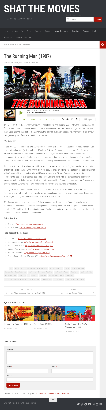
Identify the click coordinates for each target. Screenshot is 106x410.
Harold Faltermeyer (20, 272)
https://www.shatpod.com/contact (32, 238)
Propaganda (22, 275)
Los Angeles (32, 272)
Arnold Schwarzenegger (28, 268)
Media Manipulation (86, 272)
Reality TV (34, 275)
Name (9, 366)
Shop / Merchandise (23, 37)
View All (26, 44)
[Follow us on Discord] (100, 404)
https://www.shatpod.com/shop (37, 252)
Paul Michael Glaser (11, 275)
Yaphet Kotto (80, 279)
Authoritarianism (42, 268)
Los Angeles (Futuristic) (45, 272)
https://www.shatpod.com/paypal (39, 245)
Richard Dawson (53, 275)
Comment (10, 349)
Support (48, 31)
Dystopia (67, 268)
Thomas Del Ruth (46, 279)
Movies (15, 31)
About (29, 31)
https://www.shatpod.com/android (29, 224)
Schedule (75, 31)
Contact (38, 31)
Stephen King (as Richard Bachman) (15, 279)
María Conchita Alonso (61, 272)
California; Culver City (56, 268)
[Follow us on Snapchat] (97, 404)
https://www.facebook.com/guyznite (55, 256)
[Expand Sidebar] (103, 45)
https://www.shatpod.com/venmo (40, 249)
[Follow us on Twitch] (82, 404)
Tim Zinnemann (58, 279)
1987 (11, 268)
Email (54, 366)
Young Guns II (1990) (43, 324)
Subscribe (8, 37)
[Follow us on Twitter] (78, 404)
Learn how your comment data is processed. (52, 393)
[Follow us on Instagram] (93, 404)
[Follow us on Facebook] (85, 404)
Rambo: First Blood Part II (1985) (17, 324)
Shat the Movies (42, 8)
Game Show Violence (78, 268)
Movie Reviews (60, 31)
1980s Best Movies (12, 44)
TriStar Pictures (70, 279)
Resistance (43, 275)
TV (22, 31)
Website (9, 375)
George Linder (9, 272)
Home (6, 31)
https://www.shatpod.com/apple (33, 227)
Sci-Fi (62, 275)
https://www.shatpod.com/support (38, 242)
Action (17, 268)
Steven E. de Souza (33, 279)
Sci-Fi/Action (70, 275)
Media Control (74, 272)
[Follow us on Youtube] (89, 404)
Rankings (95, 31)
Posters (86, 31)
